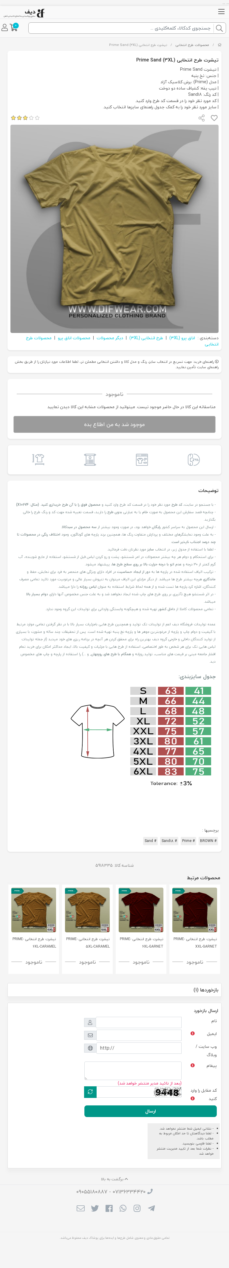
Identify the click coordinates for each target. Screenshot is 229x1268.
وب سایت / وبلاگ (206, 1051)
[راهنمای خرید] (140, 460)
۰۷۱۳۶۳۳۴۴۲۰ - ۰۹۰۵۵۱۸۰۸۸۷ (111, 1191)
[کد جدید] (90, 1092)
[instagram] (137, 1208)
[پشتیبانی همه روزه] (192, 460)
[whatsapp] (123, 1208)
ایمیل (212, 1033)
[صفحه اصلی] (220, 45)
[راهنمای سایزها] (37, 460)
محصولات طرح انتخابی (192, 45)
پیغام (212, 1065)
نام (214, 1021)
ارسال (150, 1111)
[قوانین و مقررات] (88, 460)
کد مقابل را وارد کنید (204, 1094)
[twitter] (95, 1208)
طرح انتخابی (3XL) (146, 338)
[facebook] (109, 1208)
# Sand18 (169, 841)
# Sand (150, 841)
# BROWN (208, 841)
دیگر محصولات (110, 338)
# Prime (188, 841)
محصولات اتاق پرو (74, 338)
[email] (81, 1208)
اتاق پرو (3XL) (182, 338)
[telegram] (151, 1208)
